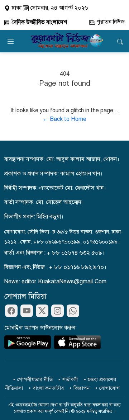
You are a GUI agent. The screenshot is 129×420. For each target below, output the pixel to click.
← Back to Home (64, 119)
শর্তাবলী (70, 379)
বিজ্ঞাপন (81, 388)
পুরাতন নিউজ (110, 21)
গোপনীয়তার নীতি (35, 379)
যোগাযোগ (109, 388)
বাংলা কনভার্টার (48, 388)
